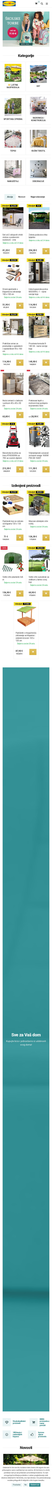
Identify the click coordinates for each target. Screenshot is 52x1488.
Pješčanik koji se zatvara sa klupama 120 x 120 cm (13, 523)
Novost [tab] (21, 197)
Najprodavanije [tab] (38, 197)
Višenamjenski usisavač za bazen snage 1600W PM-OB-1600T (39, 455)
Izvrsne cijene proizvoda (42, 1434)
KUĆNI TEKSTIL (38, 151)
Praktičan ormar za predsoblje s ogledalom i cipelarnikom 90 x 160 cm (12, 347)
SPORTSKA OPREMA (13, 119)
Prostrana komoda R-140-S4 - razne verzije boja (38, 346)
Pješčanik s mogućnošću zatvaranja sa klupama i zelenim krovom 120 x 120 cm (26, 637)
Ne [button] (25, 1485)
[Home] (9, 4)
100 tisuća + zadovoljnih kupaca (17, 1434)
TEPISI (13, 151)
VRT (38, 86)
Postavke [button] (16, 1485)
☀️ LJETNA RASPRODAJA (13, 86)
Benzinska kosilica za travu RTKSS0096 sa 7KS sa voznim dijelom (12, 455)
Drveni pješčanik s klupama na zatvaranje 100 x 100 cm (12, 291)
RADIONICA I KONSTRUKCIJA (38, 119)
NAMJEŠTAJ (13, 181)
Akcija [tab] (10, 197)
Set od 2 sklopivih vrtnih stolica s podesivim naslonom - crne (13, 237)
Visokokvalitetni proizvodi (19, 1422)
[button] (19, 251)
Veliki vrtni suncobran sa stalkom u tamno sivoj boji (39, 579)
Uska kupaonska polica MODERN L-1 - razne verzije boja (38, 291)
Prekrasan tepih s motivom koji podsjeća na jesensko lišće (38, 403)
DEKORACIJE (38, 181)
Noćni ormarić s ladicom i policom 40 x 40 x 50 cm (13, 403)
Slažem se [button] (35, 1485)
